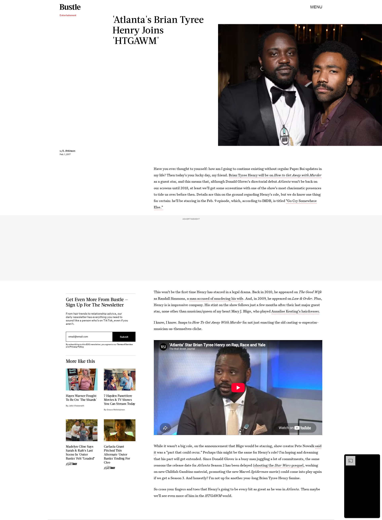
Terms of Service (125, 344)
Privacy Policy (77, 346)
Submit (124, 337)
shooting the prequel (278, 465)
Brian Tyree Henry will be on (275, 175)
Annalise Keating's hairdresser (295, 311)
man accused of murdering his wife (216, 298)
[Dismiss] (375, 458)
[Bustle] (70, 7)
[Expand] (348, 458)
